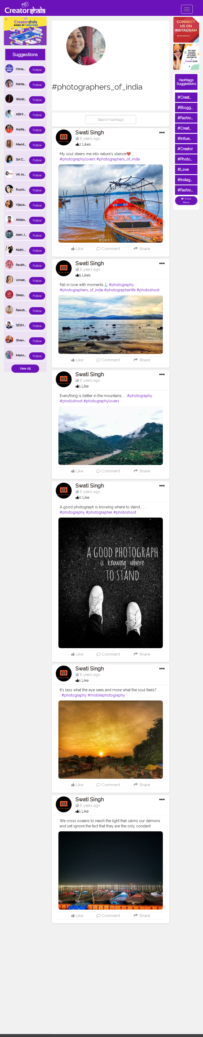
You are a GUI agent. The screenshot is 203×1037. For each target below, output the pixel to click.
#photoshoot (148, 290)
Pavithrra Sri (24, 265)
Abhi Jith (22, 235)
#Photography (190, 159)
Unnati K (22, 280)
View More (187, 200)
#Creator (185, 149)
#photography (121, 285)
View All (25, 368)
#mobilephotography (106, 695)
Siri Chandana (25, 159)
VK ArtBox (23, 174)
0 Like (84, 497)
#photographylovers (77, 159)
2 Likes (85, 144)
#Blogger (186, 107)
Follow (37, 70)
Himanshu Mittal (28, 69)
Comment (110, 248)
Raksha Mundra (27, 310)
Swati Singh (90, 132)
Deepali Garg (25, 295)
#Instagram (187, 180)
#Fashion (185, 118)
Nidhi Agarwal (26, 250)
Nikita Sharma (26, 84)
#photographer (99, 512)
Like (79, 248)
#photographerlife (120, 290)
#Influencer (187, 138)
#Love (183, 169)
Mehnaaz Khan (27, 355)
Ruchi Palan (24, 189)
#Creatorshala (190, 97)
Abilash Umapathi (28, 220)
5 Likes (85, 275)
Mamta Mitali (25, 144)
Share (144, 248)
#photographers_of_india (118, 159)
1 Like (84, 386)
